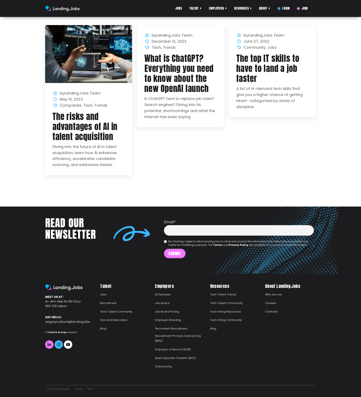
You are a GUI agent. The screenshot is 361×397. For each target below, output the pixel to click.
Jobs (178, 8)
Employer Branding (168, 320)
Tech (88, 105)
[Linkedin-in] (49, 344)
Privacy (79, 389)
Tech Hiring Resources (225, 312)
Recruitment (108, 303)
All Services (162, 294)
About (263, 8)
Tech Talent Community (116, 312)
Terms (217, 245)
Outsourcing (163, 366)
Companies (70, 105)
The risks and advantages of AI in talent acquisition (84, 126)
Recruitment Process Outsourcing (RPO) (178, 338)
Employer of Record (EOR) (173, 349)
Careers (270, 303)
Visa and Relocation (114, 320)
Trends (100, 105)
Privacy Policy (238, 245)
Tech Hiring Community (226, 320)
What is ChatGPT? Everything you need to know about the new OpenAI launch (179, 73)
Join (305, 8)
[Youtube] (68, 344)
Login (286, 8)
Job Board (162, 303)
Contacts (271, 312)
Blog (103, 329)
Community (255, 47)
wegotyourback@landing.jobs (67, 322)
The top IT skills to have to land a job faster (267, 68)
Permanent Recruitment (171, 329)
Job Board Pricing (167, 312)
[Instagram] (59, 344)
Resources (241, 8)
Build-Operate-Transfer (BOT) (175, 358)
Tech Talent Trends (223, 294)
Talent (194, 8)
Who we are (273, 294)
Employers (216, 8)
